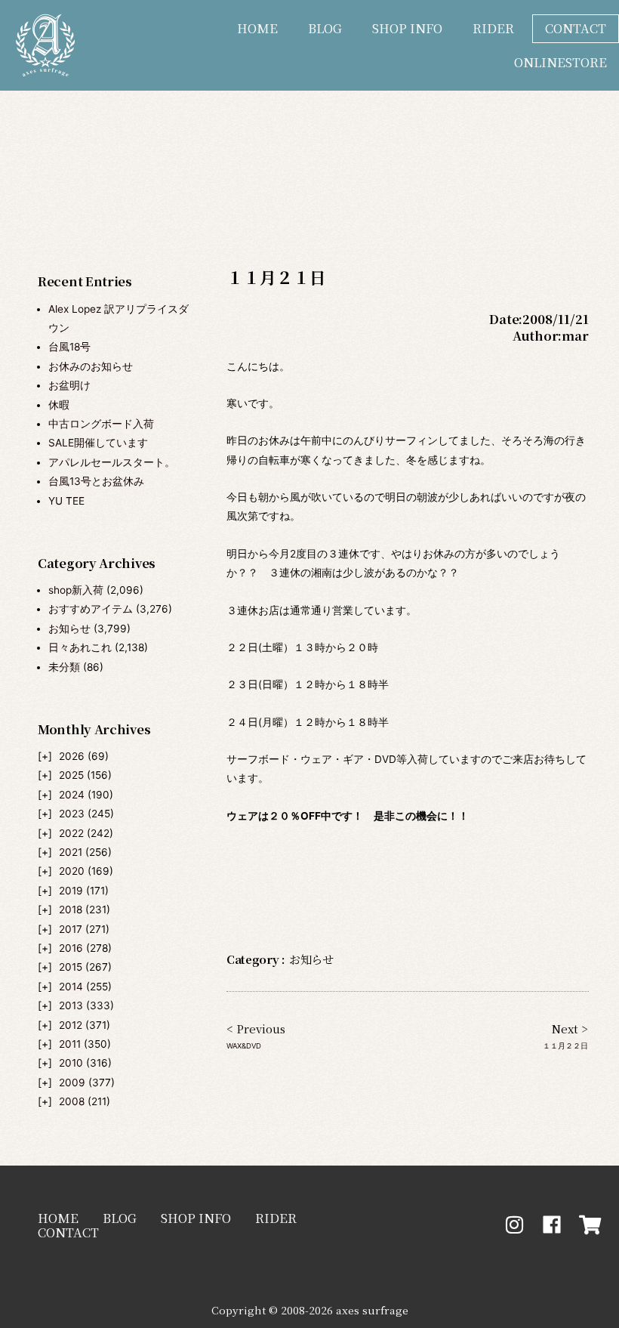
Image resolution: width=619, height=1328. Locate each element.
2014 (71, 987)
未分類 (64, 667)
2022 (71, 833)
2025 (71, 775)
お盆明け (69, 385)
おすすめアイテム (90, 609)
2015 (70, 967)
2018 (70, 909)
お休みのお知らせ (90, 366)
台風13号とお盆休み (96, 481)
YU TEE (66, 501)
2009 (72, 1082)
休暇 (58, 405)
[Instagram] (514, 1224)
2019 (71, 891)
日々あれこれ (80, 647)
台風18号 (69, 347)
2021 (70, 852)
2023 (72, 814)
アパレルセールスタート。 (111, 462)
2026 (72, 756)
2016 (71, 948)
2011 (70, 1044)
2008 (72, 1101)
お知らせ (69, 628)
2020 (72, 871)
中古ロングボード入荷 (101, 424)
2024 (72, 795)
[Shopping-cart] (590, 1224)
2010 (71, 1063)
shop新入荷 (75, 590)
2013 (71, 1005)
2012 (70, 1025)
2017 (70, 929)
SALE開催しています (98, 443)
